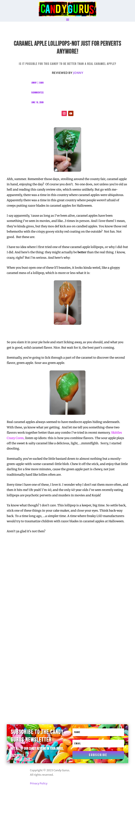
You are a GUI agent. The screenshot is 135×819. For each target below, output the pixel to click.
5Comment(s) (37, 92)
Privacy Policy (38, 783)
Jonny (78, 73)
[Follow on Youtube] (70, 113)
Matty (28, 683)
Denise (29, 639)
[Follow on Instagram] (64, 113)
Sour (41, 82)
